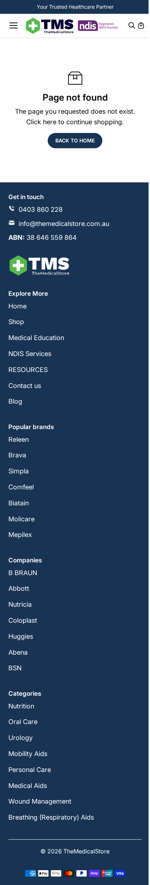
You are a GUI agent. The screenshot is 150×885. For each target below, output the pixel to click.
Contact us (24, 385)
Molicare (21, 519)
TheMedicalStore (86, 851)
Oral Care (23, 722)
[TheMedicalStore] (49, 25)
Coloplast (22, 620)
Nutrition (21, 706)
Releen (18, 439)
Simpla (18, 471)
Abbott (18, 588)
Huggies (20, 636)
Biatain (18, 503)
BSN (14, 668)
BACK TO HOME (75, 140)
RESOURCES (28, 369)
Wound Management (39, 801)
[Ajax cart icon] (141, 25)
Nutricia (20, 604)
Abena (18, 652)
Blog (15, 401)
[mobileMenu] (13, 25)
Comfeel (21, 487)
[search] (131, 25)
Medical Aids (27, 785)
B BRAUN (22, 573)
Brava (17, 455)
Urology (20, 737)
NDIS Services (29, 353)
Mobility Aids (27, 753)
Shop (16, 322)
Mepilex (20, 534)
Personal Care (29, 769)
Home (17, 306)
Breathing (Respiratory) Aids (51, 817)
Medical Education (36, 338)
